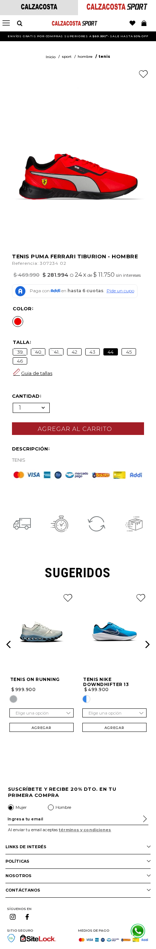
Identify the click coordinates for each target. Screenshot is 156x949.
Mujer (21, 807)
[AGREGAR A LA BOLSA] (78, 428)
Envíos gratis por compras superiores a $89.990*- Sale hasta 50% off (78, 36)
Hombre (85, 56)
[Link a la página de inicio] (50, 57)
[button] (18, 321)
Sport (66, 56)
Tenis (104, 56)
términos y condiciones (85, 830)
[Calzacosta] (39, 7)
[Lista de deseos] (132, 23)
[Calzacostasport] (117, 7)
